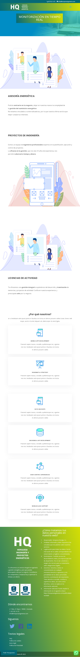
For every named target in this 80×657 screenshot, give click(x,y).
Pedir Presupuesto (9, 653)
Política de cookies (15, 641)
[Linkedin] (29, 628)
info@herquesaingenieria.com (18, 614)
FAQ (10, 638)
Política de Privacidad (16, 645)
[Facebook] (21, 628)
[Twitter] (12, 628)
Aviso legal (12, 643)
